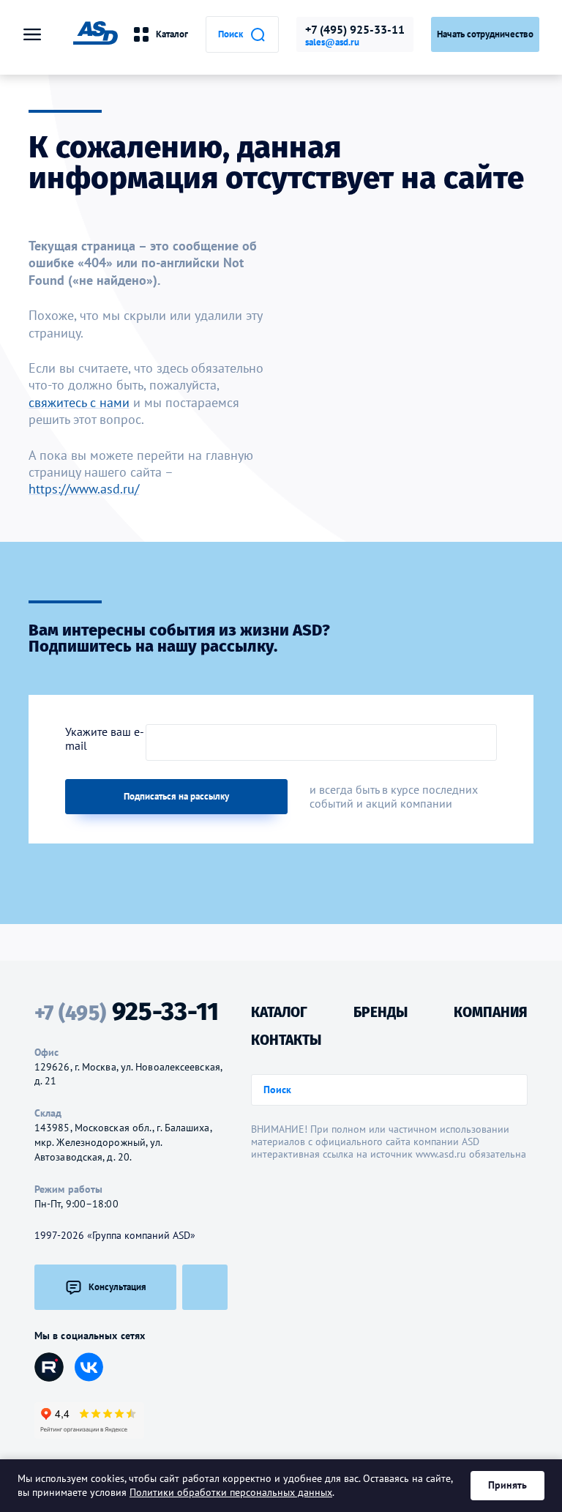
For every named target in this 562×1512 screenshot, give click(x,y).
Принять (507, 1484)
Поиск (230, 34)
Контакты (286, 1040)
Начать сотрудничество (485, 34)
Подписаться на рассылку (176, 796)
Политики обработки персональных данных (231, 1492)
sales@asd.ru (332, 42)
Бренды (380, 1012)
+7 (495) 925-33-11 (355, 29)
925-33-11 (126, 1012)
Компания (491, 1012)
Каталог (172, 34)
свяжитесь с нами (79, 402)
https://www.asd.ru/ (84, 488)
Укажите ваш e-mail (104, 739)
